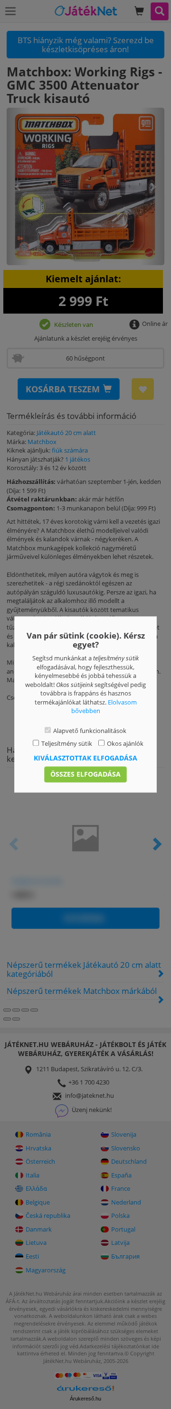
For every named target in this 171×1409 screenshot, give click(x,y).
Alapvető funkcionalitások (89, 730)
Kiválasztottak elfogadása (85, 758)
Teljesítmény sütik (66, 743)
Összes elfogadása (85, 774)
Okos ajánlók (125, 743)
